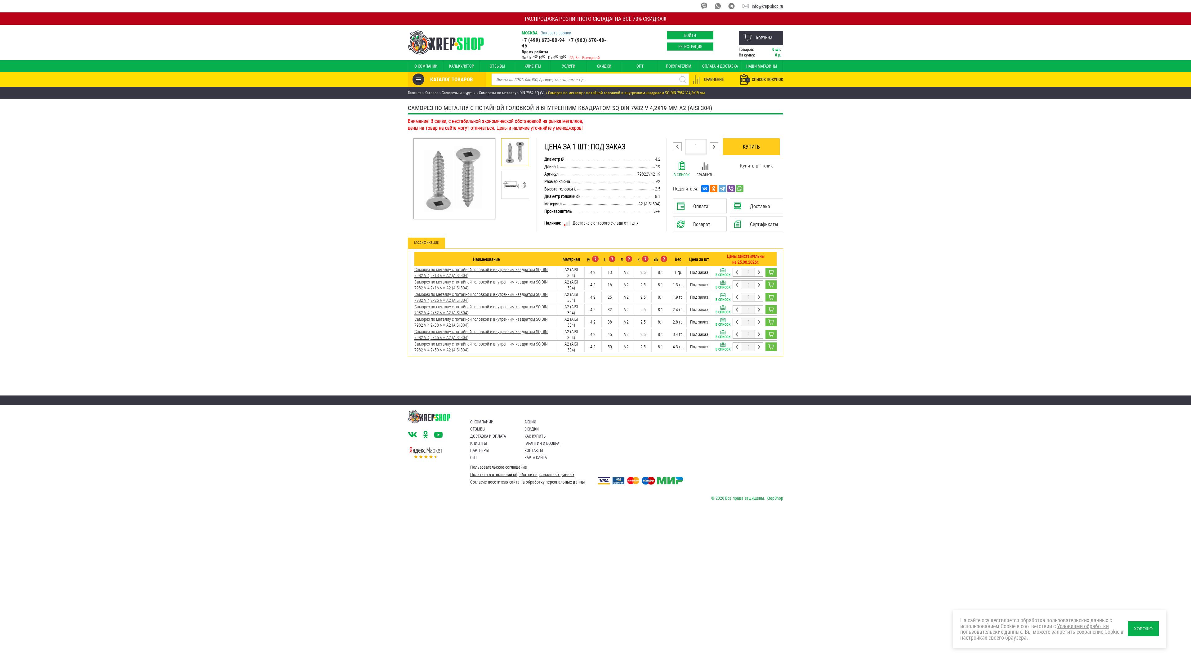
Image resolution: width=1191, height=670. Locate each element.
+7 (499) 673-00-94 (543, 39)
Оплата (698, 208)
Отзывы (497, 66)
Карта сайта (535, 457)
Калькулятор (461, 66)
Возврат (695, 226)
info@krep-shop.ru (767, 6)
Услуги (568, 66)
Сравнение (714, 79)
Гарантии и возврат (542, 443)
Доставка (756, 208)
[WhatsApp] (739, 188)
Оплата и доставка (720, 66)
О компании (426, 66)
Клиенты (532, 66)
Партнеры (479, 450)
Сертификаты (757, 226)
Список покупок (765, 79)
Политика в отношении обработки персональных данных (522, 474)
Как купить (535, 436)
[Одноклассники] (713, 188)
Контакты (533, 450)
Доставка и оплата (488, 436)
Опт (640, 66)
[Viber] (731, 188)
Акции (530, 422)
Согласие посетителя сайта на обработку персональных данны (527, 482)
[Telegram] (722, 188)
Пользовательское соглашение (498, 467)
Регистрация (690, 46)
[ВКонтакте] (705, 188)
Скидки (604, 66)
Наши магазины (761, 66)
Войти (690, 35)
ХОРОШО (1143, 629)
